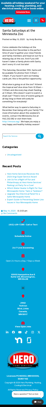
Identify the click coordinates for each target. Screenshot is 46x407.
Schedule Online (23, 236)
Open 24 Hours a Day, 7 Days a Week (23, 261)
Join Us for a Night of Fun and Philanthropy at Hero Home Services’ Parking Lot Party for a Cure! (24, 182)
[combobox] (19, 136)
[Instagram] (32, 332)
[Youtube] (20, 332)
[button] (29, 20)
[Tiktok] (26, 332)
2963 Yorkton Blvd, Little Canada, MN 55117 (23, 308)
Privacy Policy (31, 390)
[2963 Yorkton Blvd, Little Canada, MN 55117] (23, 296)
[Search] (40, 136)
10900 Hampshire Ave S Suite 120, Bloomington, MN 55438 (23, 277)
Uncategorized (14, 155)
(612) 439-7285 (16, 225)
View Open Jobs (23, 327)
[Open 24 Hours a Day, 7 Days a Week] (23, 255)
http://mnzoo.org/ (11, 122)
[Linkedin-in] (7, 332)
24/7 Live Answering (23, 248)
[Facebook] (13, 332)
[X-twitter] (39, 332)
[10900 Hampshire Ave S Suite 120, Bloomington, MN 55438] (23, 269)
